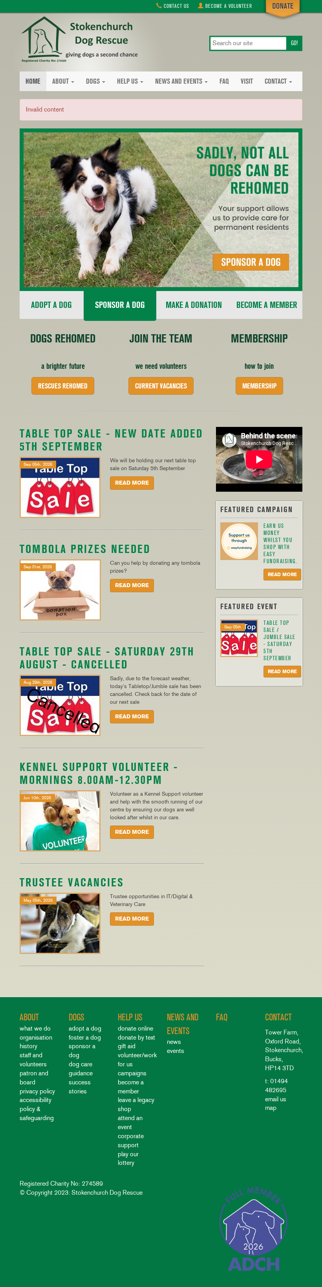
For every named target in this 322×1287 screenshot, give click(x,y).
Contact (175, 6)
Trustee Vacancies (72, 882)
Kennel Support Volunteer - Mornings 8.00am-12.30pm (99, 773)
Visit (247, 81)
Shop (124, 1109)
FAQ (224, 81)
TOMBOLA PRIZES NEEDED (85, 549)
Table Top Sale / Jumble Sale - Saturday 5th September (279, 640)
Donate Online (135, 1028)
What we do (35, 1028)
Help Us (127, 81)
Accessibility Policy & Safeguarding (37, 1109)
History (28, 1046)
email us (275, 1099)
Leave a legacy (136, 1100)
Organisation (36, 1037)
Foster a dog (85, 1037)
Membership (259, 386)
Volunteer (228, 6)
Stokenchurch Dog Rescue (78, 40)
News (174, 1041)
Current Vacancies (161, 386)
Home (33, 81)
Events (175, 1050)
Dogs (93, 81)
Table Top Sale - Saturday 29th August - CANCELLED (107, 657)
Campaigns (132, 1073)
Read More (132, 483)
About (60, 81)
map (270, 1107)
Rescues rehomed (63, 386)
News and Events (178, 81)
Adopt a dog (85, 1028)
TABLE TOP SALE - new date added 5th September (111, 440)
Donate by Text (136, 1037)
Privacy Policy (37, 1091)
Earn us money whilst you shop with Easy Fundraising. (280, 543)
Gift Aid (126, 1046)
